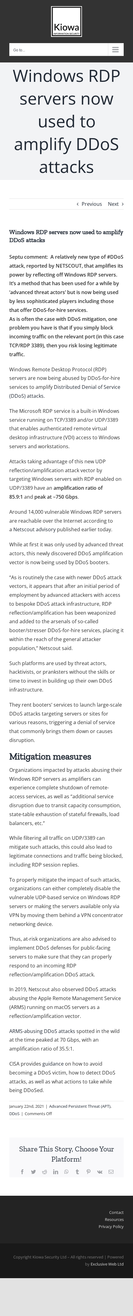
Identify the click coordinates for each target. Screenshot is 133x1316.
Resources (114, 1219)
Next (113, 204)
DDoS (14, 1113)
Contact (116, 1212)
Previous (92, 204)
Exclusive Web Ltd (107, 1264)
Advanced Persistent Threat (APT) (79, 1106)
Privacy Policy (111, 1226)
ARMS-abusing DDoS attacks (42, 1031)
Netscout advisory (34, 529)
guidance (53, 1063)
